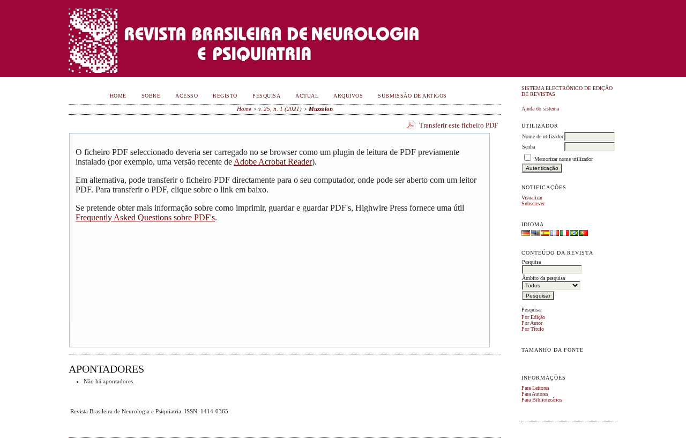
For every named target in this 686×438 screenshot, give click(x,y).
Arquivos (348, 96)
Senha (528, 147)
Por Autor (531, 323)
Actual (306, 96)
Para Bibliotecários (541, 400)
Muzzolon (321, 109)
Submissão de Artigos (412, 96)
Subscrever (533, 203)
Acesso (186, 96)
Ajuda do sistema (540, 109)
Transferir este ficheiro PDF (458, 125)
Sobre (151, 96)
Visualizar (531, 198)
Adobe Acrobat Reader (273, 161)
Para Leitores (535, 388)
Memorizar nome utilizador (563, 159)
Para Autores (534, 394)
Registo (225, 96)
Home (118, 96)
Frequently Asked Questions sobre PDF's (145, 217)
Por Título (532, 329)
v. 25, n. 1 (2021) (280, 109)
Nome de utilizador (542, 136)
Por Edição (533, 317)
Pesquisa (266, 96)
